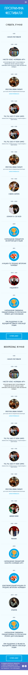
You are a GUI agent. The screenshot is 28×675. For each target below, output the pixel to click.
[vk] (23, 666)
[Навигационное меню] (26, 2)
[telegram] (26, 666)
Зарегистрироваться (14, 94)
